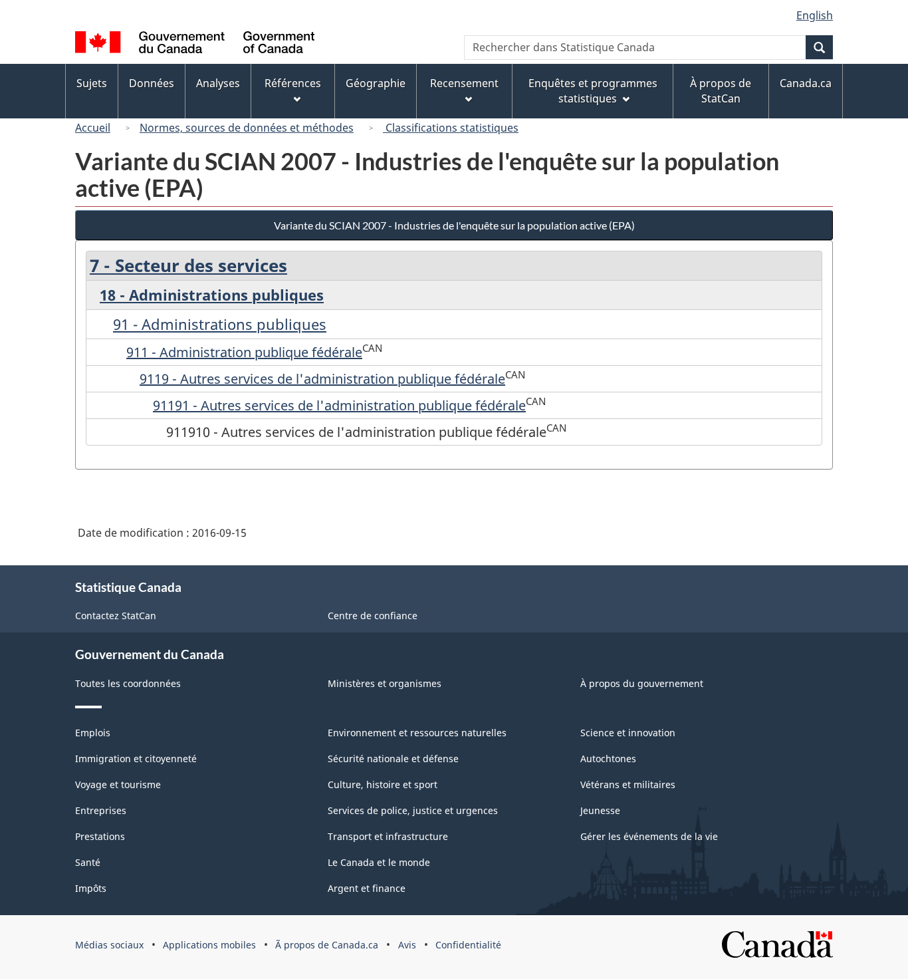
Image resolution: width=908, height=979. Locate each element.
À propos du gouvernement (641, 683)
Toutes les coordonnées (128, 683)
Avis (407, 944)
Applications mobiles (209, 944)
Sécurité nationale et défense (393, 758)
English (814, 15)
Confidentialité (468, 944)
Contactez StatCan (115, 615)
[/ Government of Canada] (194, 44)
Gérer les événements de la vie (649, 836)
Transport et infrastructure (388, 836)
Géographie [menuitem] (375, 83)
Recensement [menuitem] (464, 83)
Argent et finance (366, 888)
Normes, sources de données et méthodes (247, 127)
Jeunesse (600, 810)
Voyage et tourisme (118, 784)
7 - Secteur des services (188, 265)
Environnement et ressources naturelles (417, 732)
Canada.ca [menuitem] (806, 83)
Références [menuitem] (293, 83)
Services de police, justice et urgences (413, 810)
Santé (87, 862)
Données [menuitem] (151, 83)
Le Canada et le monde (379, 862)
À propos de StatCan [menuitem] (720, 91)
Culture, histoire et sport (382, 784)
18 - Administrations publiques (212, 295)
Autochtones (608, 758)
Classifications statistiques (450, 127)
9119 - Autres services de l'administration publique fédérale (322, 379)
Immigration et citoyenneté (136, 758)
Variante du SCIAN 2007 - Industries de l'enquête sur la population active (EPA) (454, 225)
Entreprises (100, 810)
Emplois (92, 732)
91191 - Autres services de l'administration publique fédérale (339, 405)
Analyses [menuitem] (218, 83)
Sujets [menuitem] (91, 83)
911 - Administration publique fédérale (244, 352)
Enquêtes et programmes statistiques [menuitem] (592, 91)
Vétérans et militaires (627, 784)
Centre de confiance (372, 615)
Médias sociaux (109, 944)
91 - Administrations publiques (219, 324)
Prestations (100, 836)
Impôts (90, 888)
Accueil (92, 127)
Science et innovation (627, 732)
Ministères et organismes (384, 683)
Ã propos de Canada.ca (326, 944)
